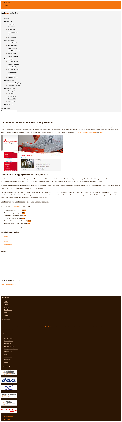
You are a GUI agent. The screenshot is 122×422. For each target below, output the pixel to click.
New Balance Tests (13, 32)
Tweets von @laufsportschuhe (9, 284)
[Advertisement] (14, 265)
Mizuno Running (12, 48)
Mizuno (86, 132)
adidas (77, 132)
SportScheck (11, 101)
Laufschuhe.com (9, 346)
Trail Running (12, 75)
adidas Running (12, 42)
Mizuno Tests (11, 29)
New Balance (93, 132)
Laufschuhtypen (8, 58)
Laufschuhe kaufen (9, 88)
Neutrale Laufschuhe (13, 69)
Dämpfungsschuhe (13, 61)
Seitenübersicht (8, 416)
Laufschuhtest (8, 21)
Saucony (6, 315)
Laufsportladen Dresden (11, 349)
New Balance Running (14, 50)
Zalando (6, 362)
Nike (101, 132)
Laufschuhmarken (9, 40)
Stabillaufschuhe (12, 72)
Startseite (6, 18)
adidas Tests (11, 24)
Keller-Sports (11, 91)
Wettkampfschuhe (13, 77)
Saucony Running (13, 56)
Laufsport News (8, 104)
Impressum (7, 419)
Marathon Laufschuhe (14, 64)
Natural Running (12, 66)
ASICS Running (12, 45)
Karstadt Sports (8, 341)
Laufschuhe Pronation (14, 85)
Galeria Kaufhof (8, 338)
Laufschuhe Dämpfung (14, 83)
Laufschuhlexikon (9, 80)
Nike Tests (11, 34)
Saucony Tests (12, 37)
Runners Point (12, 99)
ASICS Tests (11, 26)
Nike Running (12, 53)
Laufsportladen (18, 206)
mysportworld (12, 96)
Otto (5, 354)
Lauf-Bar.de (11, 93)
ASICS (82, 132)
